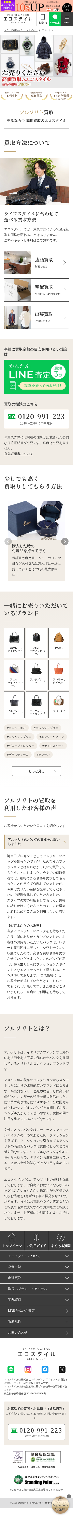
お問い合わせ (18, 1332)
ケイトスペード (54, 745)
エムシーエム (17, 728)
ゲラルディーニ (19, 754)
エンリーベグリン (52, 736)
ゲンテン (44, 754)
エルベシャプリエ (46, 728)
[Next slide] (65, 541)
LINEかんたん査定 (21, 1310)
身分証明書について (18, 454)
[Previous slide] (8, 541)
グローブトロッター (21, 745)
